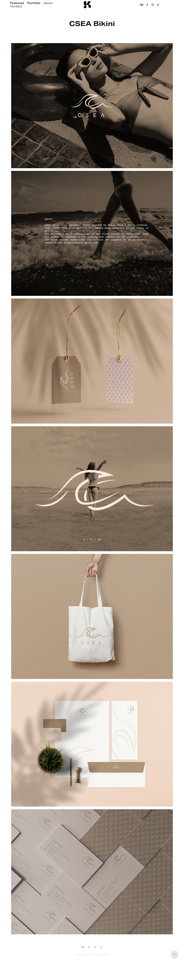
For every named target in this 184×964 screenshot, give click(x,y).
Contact (16, 6)
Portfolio (33, 3)
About (48, 3)
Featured (17, 3)
